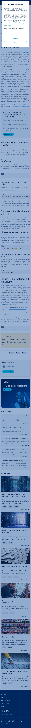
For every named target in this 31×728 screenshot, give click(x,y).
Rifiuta (10, 25)
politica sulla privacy (19, 23)
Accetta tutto (23, 11)
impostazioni (19, 18)
